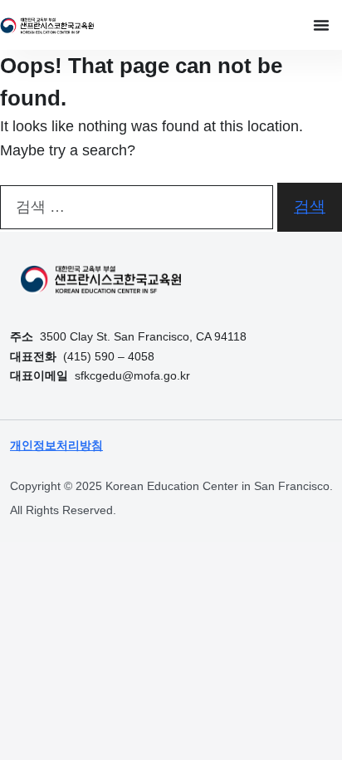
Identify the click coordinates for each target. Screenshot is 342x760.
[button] (321, 24)
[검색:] (136, 207)
